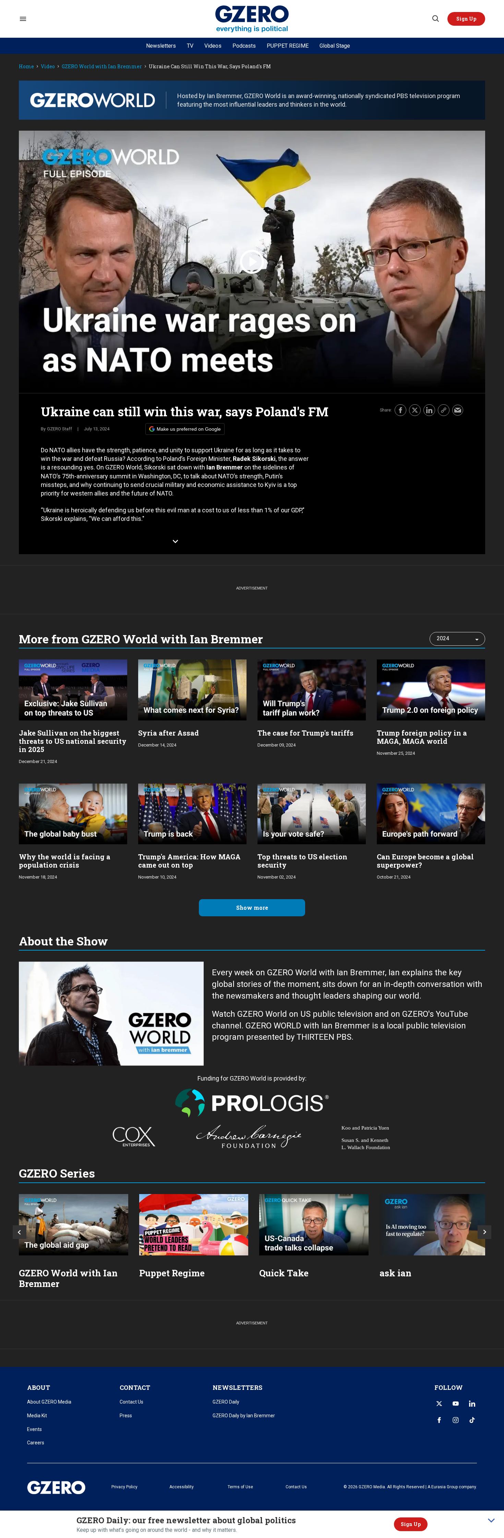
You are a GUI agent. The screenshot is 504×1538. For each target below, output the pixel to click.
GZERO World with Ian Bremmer (102, 67)
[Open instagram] (455, 1420)
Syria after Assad (168, 732)
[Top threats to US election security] (311, 813)
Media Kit (37, 1415)
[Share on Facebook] (400, 410)
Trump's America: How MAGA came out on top (189, 860)
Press (126, 1415)
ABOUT (38, 1387)
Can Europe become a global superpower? (425, 860)
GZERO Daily (226, 1402)
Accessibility (181, 1487)
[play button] (252, 262)
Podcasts (244, 46)
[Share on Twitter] (415, 410)
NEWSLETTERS (237, 1387)
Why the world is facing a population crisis (64, 860)
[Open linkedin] (472, 1403)
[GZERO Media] (252, 19)
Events (34, 1429)
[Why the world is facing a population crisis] (73, 813)
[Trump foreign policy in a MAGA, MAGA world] (431, 689)
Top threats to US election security (302, 860)
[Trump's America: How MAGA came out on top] (192, 813)
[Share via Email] (457, 410)
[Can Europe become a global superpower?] (431, 813)
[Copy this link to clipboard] (443, 410)
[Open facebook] (439, 1420)
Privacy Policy (124, 1487)
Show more (252, 907)
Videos (212, 46)
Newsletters (161, 46)
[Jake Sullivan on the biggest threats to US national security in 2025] (73, 689)
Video (48, 67)
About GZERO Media (49, 1402)
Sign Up (411, 1524)
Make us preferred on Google (189, 429)
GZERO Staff (59, 428)
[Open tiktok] (472, 1420)
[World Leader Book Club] (194, 1224)
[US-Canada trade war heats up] (314, 1224)
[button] (466, 19)
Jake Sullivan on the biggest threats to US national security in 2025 (73, 741)
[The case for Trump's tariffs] (311, 689)
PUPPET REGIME (288, 46)
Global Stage (335, 46)
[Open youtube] (455, 1403)
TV (190, 46)
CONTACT (135, 1387)
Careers (35, 1442)
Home (26, 67)
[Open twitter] (439, 1403)
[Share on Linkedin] (429, 410)
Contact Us (131, 1402)
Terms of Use (240, 1487)
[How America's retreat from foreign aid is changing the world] (73, 1224)
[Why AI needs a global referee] (434, 1224)
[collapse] (491, 1520)
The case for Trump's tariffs (305, 732)
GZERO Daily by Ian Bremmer (244, 1415)
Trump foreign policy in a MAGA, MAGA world (422, 737)
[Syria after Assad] (192, 689)
